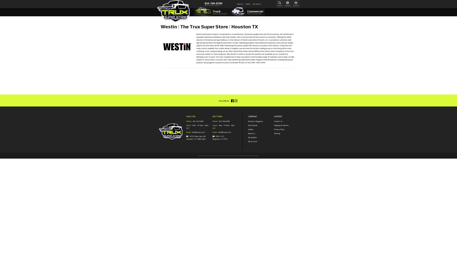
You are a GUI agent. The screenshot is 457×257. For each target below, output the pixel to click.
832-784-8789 (224, 121)
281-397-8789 (198, 121)
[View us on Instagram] (236, 101)
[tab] (211, 12)
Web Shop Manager (252, 156)
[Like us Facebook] (232, 101)
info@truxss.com (198, 132)
